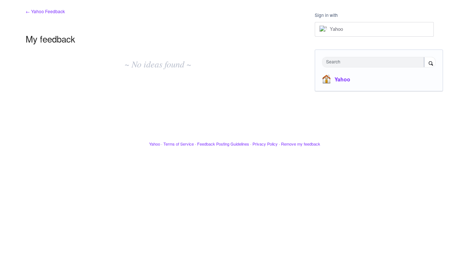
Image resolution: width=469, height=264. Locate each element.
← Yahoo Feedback (45, 11)
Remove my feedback (300, 144)
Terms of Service (178, 144)
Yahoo (342, 79)
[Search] (430, 63)
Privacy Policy (265, 144)
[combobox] (375, 62)
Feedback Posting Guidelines (223, 144)
